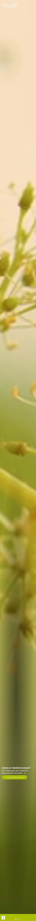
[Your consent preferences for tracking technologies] (3, 918)
